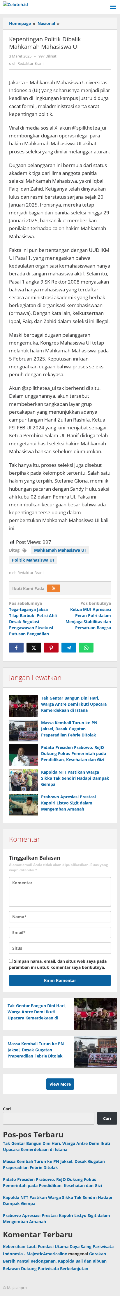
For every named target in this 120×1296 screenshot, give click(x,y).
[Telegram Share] (68, 648)
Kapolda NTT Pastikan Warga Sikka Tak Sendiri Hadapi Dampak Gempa (75, 778)
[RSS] (53, 588)
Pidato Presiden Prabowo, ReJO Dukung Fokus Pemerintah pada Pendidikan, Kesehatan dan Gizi (73, 753)
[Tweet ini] (34, 648)
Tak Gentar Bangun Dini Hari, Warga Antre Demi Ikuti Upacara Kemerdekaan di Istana (74, 704)
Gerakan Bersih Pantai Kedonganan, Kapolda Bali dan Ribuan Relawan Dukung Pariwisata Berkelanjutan (55, 1261)
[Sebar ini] (16, 648)
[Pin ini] (51, 648)
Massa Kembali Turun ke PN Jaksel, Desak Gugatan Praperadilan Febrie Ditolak (69, 729)
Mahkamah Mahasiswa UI (60, 550)
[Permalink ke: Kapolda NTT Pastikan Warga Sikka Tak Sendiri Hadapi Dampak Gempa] (23, 780)
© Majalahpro (15, 1287)
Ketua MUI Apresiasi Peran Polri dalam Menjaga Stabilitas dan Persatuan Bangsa (88, 615)
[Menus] (113, 7)
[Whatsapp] (86, 648)
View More (60, 1084)
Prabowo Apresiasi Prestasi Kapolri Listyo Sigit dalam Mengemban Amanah (68, 803)
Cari (7, 1109)
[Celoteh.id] (15, 4)
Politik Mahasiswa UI (33, 560)
